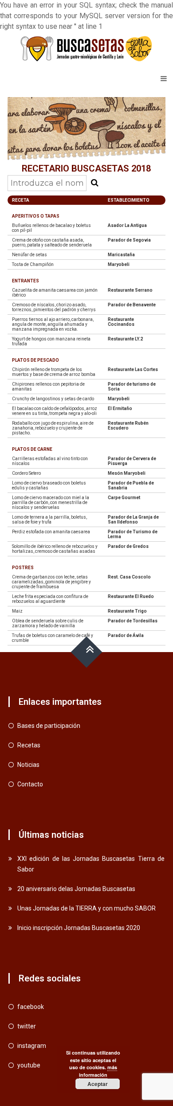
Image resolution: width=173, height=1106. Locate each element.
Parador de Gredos (128, 546)
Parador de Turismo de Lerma (132, 534)
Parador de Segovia (129, 240)
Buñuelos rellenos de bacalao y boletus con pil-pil (51, 228)
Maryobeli (119, 264)
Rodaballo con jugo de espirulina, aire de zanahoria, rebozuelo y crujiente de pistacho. (53, 428)
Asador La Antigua (127, 225)
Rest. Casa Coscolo (129, 576)
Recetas (28, 745)
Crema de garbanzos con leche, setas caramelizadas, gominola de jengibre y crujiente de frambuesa (51, 581)
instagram (31, 1045)
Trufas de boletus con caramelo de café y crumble (52, 638)
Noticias (28, 764)
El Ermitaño (120, 408)
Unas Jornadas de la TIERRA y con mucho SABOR (86, 908)
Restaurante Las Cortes (133, 369)
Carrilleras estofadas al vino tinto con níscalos (50, 461)
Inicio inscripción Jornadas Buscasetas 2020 (78, 927)
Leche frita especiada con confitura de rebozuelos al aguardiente (50, 599)
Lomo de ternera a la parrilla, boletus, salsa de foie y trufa (49, 519)
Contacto (30, 784)
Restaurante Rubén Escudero (128, 425)
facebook (30, 1006)
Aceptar (97, 1084)
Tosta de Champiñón (33, 264)
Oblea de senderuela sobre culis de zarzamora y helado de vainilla (47, 623)
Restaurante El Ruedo (131, 596)
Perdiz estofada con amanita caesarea (51, 531)
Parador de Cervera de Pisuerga (132, 461)
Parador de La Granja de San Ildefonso (133, 519)
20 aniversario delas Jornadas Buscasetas (76, 888)
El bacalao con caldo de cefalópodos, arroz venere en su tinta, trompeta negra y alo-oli (54, 411)
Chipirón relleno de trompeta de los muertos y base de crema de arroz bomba (53, 372)
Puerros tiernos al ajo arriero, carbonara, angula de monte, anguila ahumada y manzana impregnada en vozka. (53, 324)
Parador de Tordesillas (132, 620)
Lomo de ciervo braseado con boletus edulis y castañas (49, 485)
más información (98, 1071)
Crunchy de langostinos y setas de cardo (53, 398)
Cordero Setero (26, 473)
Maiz (17, 611)
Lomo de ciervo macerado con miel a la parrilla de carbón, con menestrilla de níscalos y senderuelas (50, 502)
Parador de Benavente (132, 304)
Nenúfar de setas (29, 254)
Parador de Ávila (126, 635)
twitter (26, 1026)
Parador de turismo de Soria (132, 386)
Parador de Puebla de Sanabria (131, 485)
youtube (28, 1065)
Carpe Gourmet (124, 497)
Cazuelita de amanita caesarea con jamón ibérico (55, 292)
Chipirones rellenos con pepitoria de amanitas (48, 386)
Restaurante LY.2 (125, 338)
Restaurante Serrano (130, 290)
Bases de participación (48, 725)
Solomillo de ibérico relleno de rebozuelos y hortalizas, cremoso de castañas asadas (55, 549)
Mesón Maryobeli (126, 473)
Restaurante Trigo (127, 611)
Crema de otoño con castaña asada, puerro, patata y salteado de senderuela (52, 242)
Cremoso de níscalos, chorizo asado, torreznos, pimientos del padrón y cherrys (54, 307)
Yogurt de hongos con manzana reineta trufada (51, 341)
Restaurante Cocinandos (121, 322)
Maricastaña (121, 254)
